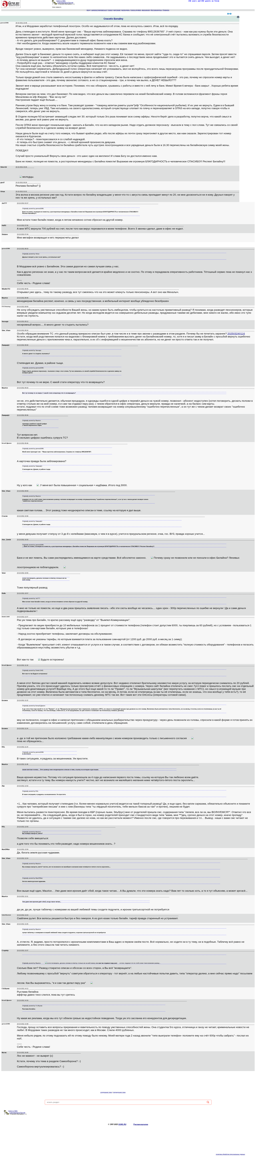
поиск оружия (136, 10)
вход (88, 10)
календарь (125, 10)
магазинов (146, 10)
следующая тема (106, 1092)
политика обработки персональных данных (230, 1154)
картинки (116, 10)
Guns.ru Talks (61, 1)
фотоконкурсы (156, 10)
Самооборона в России (65, 2)
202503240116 (236, 333)
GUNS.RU (122, 1124)
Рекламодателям (140, 1124)
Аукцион (166, 10)
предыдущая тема (119, 1092)
